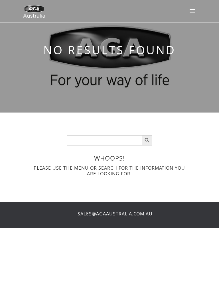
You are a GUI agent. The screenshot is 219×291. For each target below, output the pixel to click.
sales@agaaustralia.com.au (115, 214)
